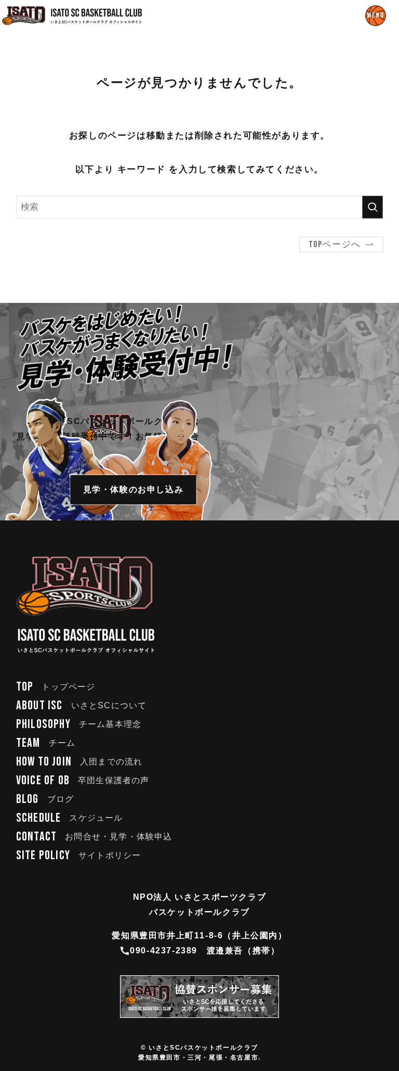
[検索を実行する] (372, 207)
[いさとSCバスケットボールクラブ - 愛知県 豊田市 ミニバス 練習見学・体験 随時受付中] (72, 15)
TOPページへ (335, 244)
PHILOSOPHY (78, 724)
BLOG (45, 799)
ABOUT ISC (81, 705)
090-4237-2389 (163, 950)
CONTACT (94, 836)
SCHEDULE (69, 817)
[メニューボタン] (375, 15)
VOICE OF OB (83, 780)
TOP (56, 686)
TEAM (45, 742)
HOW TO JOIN (79, 761)
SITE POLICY (78, 855)
